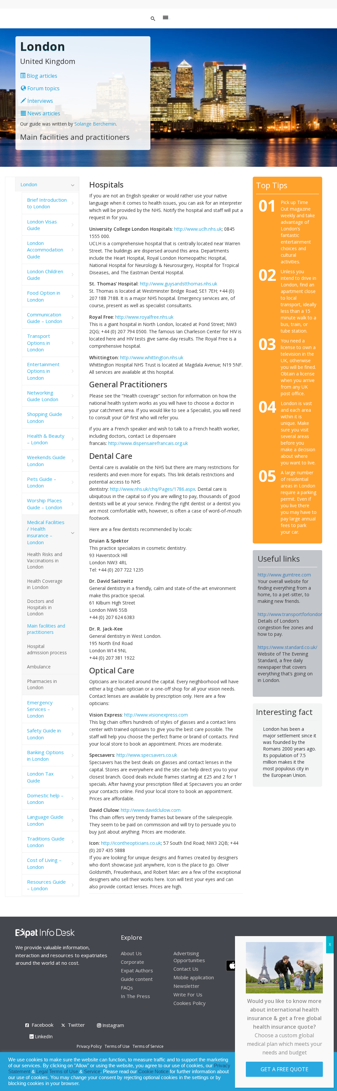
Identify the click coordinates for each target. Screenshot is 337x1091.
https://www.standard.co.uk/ (287, 647)
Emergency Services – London (40, 709)
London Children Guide (45, 274)
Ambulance (39, 666)
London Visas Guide (42, 224)
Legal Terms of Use (57, 1071)
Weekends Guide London (46, 460)
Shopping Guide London (44, 417)
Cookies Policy (189, 1003)
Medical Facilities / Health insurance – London (46, 532)
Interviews (39, 100)
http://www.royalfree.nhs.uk (144, 317)
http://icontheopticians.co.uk (131, 843)
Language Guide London (45, 820)
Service (92, 1071)
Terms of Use (117, 1046)
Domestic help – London (45, 798)
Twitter (76, 1024)
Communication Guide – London (44, 317)
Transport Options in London (38, 343)
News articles (43, 113)
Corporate (132, 961)
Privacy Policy (89, 1046)
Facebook (42, 1024)
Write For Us (187, 994)
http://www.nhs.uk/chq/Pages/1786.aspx (152, 489)
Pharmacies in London (42, 684)
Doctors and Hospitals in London (40, 607)
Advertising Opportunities (189, 956)
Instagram (112, 1025)
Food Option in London (43, 296)
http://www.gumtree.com (284, 575)
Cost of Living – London (44, 863)
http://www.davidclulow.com (151, 810)
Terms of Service (148, 1046)
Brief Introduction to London (47, 203)
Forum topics (43, 88)
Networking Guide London (42, 395)
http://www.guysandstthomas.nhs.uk (178, 283)
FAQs (127, 987)
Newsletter (186, 986)
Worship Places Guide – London (44, 503)
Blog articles (41, 75)
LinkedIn (43, 1036)
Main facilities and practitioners (46, 629)
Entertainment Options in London (43, 371)
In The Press (135, 996)
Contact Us (185, 968)
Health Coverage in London (45, 584)
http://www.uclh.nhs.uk (198, 229)
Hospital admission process (47, 649)
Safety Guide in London (44, 733)
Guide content (137, 979)
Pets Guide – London (41, 482)
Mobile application (193, 977)
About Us (131, 953)
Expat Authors (137, 970)
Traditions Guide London (46, 841)
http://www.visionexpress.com (156, 715)
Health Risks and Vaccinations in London (44, 560)
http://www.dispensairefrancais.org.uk (148, 443)
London (28, 184)
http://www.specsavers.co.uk (147, 755)
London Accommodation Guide (45, 250)
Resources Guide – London (46, 885)
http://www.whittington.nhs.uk (151, 357)
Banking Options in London (45, 755)
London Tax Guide (40, 776)
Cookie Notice (153, 1071)
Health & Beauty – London (46, 439)
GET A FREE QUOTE (284, 1069)
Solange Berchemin (95, 124)
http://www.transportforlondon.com (296, 614)
